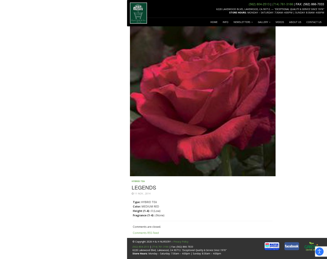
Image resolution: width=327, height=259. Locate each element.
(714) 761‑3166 (282, 4)
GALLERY (263, 22)
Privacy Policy (180, 241)
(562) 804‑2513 (259, 4)
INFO (225, 22)
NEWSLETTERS (242, 22)
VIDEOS (280, 22)
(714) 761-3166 (160, 246)
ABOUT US (295, 22)
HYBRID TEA (138, 181)
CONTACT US (314, 22)
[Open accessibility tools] (319, 251)
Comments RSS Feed (146, 233)
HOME (213, 22)
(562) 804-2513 (141, 246)
